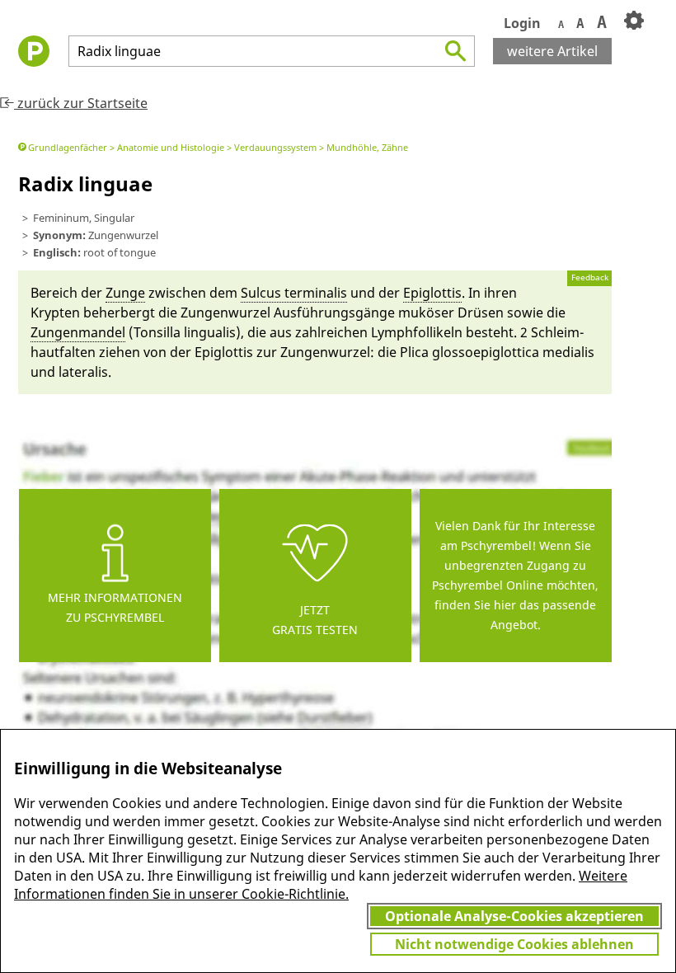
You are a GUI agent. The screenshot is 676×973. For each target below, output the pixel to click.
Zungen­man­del (78, 332)
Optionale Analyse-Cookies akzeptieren (514, 916)
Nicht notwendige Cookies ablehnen (514, 944)
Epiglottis (432, 293)
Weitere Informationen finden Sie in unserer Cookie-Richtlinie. (320, 885)
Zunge (125, 293)
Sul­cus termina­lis (294, 293)
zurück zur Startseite (81, 103)
